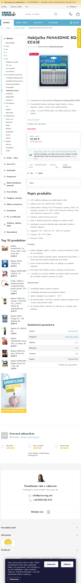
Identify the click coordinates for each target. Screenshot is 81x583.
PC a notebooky (13, 217)
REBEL (8, 125)
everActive (9, 100)
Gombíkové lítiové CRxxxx (14, 81)
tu (13, 572)
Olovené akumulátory (13, 84)
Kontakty (4, 7)
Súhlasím (67, 564)
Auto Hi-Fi (11, 164)
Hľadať (56, 14)
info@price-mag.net (42, 495)
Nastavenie (14, 579)
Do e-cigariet (10, 68)
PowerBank (9, 148)
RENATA (8, 129)
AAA (7, 46)
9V (7, 59)
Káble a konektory (14, 204)
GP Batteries (10, 103)
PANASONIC (10, 116)
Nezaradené (12, 232)
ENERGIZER (10, 97)
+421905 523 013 (71, 14)
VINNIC (8, 141)
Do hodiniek (10, 71)
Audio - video (12, 158)
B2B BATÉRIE (10, 43)
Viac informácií (33, 119)
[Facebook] (48, 512)
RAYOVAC (9, 122)
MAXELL (8, 110)
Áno (76, 348)
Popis (31, 183)
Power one (9, 119)
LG (7, 106)
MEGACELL (10, 113)
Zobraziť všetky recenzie (30, 437)
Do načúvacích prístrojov (14, 75)
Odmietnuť (51, 564)
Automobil (11, 170)
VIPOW (8, 144)
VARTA (8, 138)
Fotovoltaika (12, 192)
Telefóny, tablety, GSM (14, 224)
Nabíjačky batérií (12, 90)
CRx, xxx (9, 65)
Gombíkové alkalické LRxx (14, 78)
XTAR (7, 151)
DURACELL (9, 94)
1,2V (76, 342)
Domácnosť (11, 176)
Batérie (10, 38)
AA (7, 49)
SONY (8, 135)
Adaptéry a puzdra (12, 62)
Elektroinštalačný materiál (14, 184)
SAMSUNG (9, 132)
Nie (76, 353)
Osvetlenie (11, 210)
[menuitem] (7, 22)
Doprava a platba (16, 7)
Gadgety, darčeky (14, 198)
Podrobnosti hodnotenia (56, 46)
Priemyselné (10, 87)
